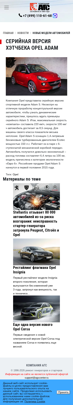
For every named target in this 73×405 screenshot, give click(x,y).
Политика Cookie (35, 401)
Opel (15, 174)
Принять (63, 392)
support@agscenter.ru (36, 377)
